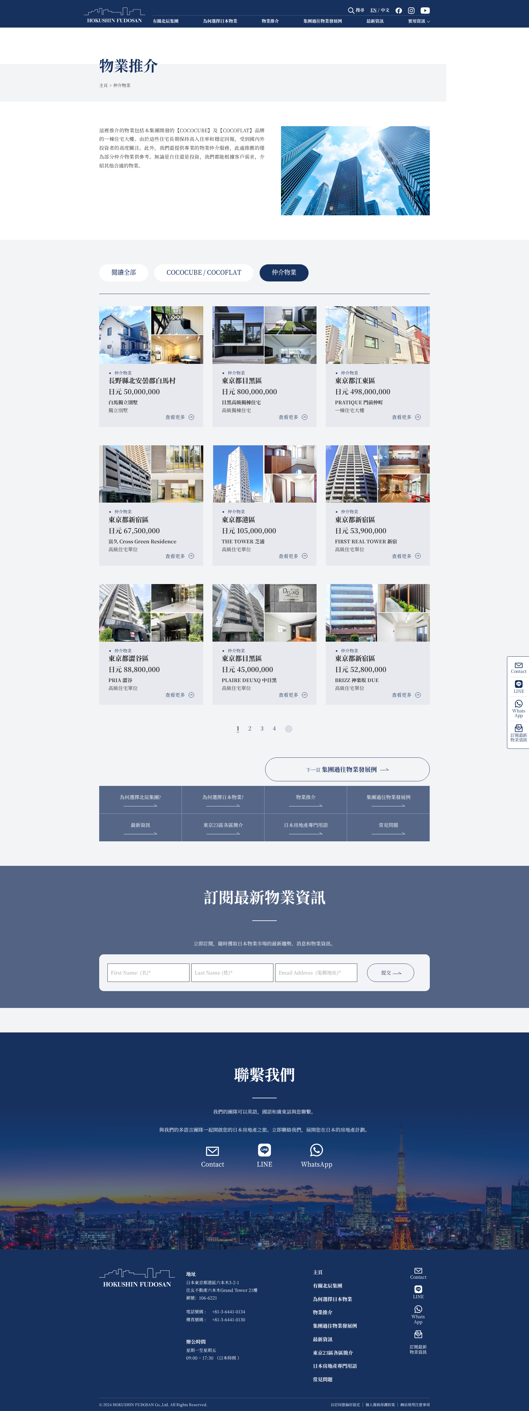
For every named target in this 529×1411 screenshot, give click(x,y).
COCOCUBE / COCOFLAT (204, 273)
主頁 (103, 85)
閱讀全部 (123, 273)
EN (373, 10)
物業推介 (270, 21)
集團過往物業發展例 (322, 21)
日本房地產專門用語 (306, 824)
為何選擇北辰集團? (140, 797)
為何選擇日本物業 (220, 21)
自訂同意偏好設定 (345, 1404)
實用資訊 (416, 21)
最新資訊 (375, 21)
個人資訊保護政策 (380, 1404)
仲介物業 (284, 273)
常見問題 (388, 824)
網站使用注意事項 (415, 1404)
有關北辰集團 (165, 21)
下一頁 (341, 769)
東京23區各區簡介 (223, 824)
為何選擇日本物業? (223, 797)
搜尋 (359, 10)
